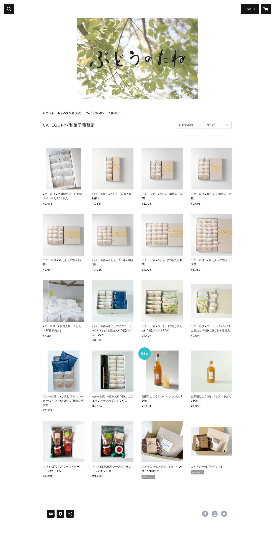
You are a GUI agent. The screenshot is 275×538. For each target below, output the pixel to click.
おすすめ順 (186, 125)
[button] (250, 9)
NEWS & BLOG (70, 113)
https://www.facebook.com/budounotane (205, 514)
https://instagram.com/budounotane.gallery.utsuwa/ (215, 514)
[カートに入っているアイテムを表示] (266, 9)
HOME (48, 113)
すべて (211, 125)
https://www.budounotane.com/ (224, 514)
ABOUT (115, 113)
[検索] (9, 9)
